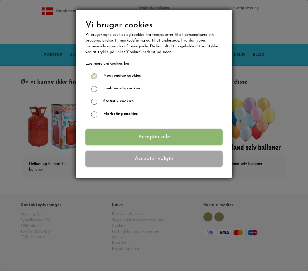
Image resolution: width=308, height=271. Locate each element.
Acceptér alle (154, 137)
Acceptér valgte (154, 158)
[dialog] (154, 135)
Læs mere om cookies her (107, 64)
